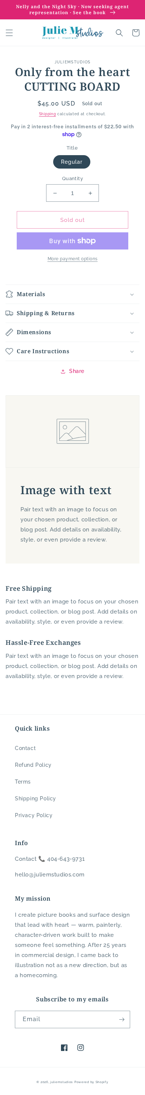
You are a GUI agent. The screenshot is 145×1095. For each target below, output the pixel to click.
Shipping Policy (35, 798)
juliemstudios (61, 1082)
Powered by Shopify (91, 1082)
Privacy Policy (33, 815)
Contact (25, 748)
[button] (9, 33)
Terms (23, 782)
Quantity (72, 178)
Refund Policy (33, 765)
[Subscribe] (121, 1019)
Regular (72, 162)
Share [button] (76, 371)
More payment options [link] (73, 258)
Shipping (47, 114)
